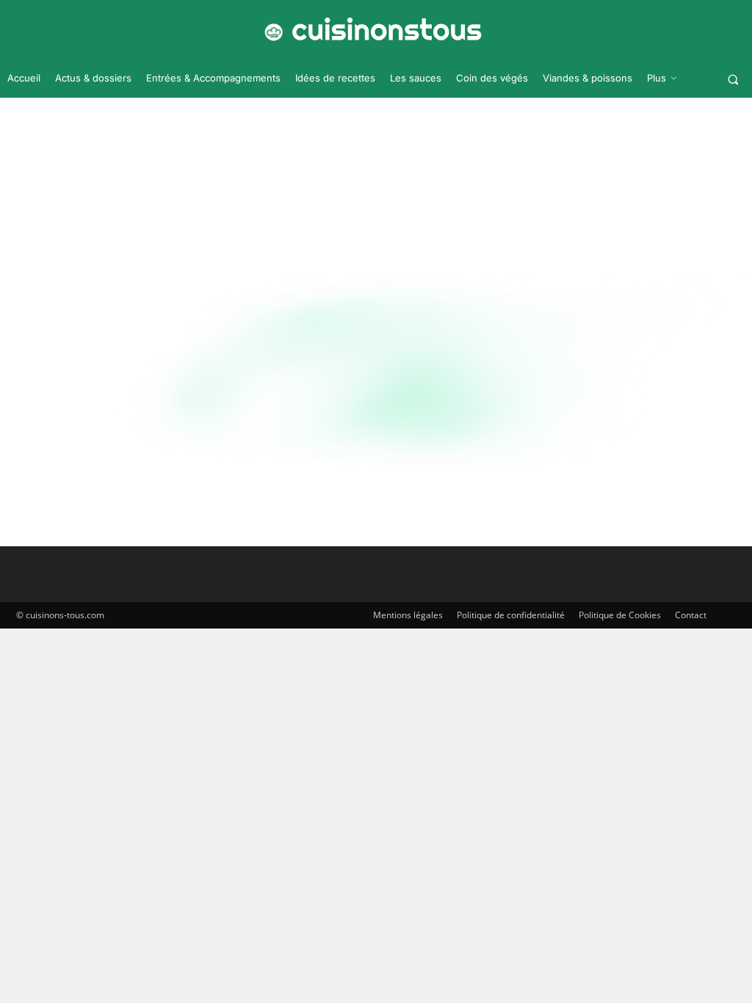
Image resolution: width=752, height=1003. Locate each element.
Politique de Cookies (620, 615)
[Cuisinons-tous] (370, 29)
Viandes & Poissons (52, 484)
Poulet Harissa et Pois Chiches (401, 364)
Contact (690, 615)
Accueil (330, 167)
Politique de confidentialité (511, 615)
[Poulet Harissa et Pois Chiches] (126, 382)
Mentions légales (408, 615)
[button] (733, 79)
